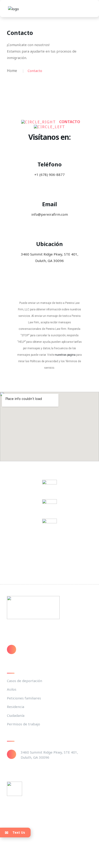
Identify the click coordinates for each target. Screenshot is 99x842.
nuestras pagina (65, 354)
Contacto (36, 792)
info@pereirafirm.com (39, 647)
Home (12, 70)
